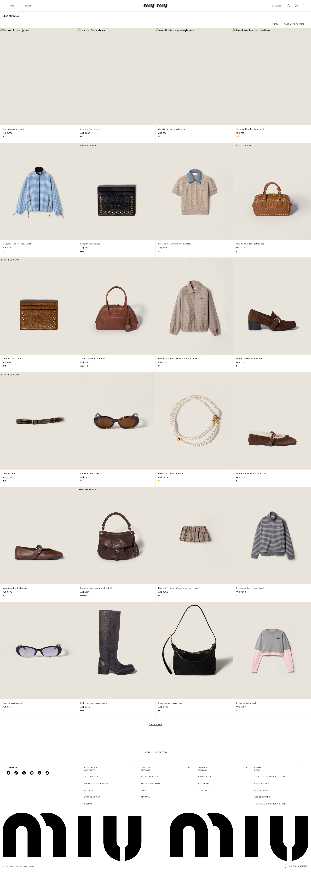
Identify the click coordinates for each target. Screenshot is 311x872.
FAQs (143, 790)
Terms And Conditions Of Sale (270, 804)
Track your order (150, 783)
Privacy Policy (261, 783)
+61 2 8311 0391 (91, 777)
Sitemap (88, 804)
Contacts (89, 790)
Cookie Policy (261, 790)
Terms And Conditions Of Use (269, 777)
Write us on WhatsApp (96, 783)
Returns (145, 797)
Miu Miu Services (149, 777)
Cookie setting (262, 797)
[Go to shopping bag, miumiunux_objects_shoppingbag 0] (304, 6)
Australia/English (298, 866)
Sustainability (205, 783)
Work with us (205, 790)
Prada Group (204, 777)
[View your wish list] (296, 6)
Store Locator (92, 797)
